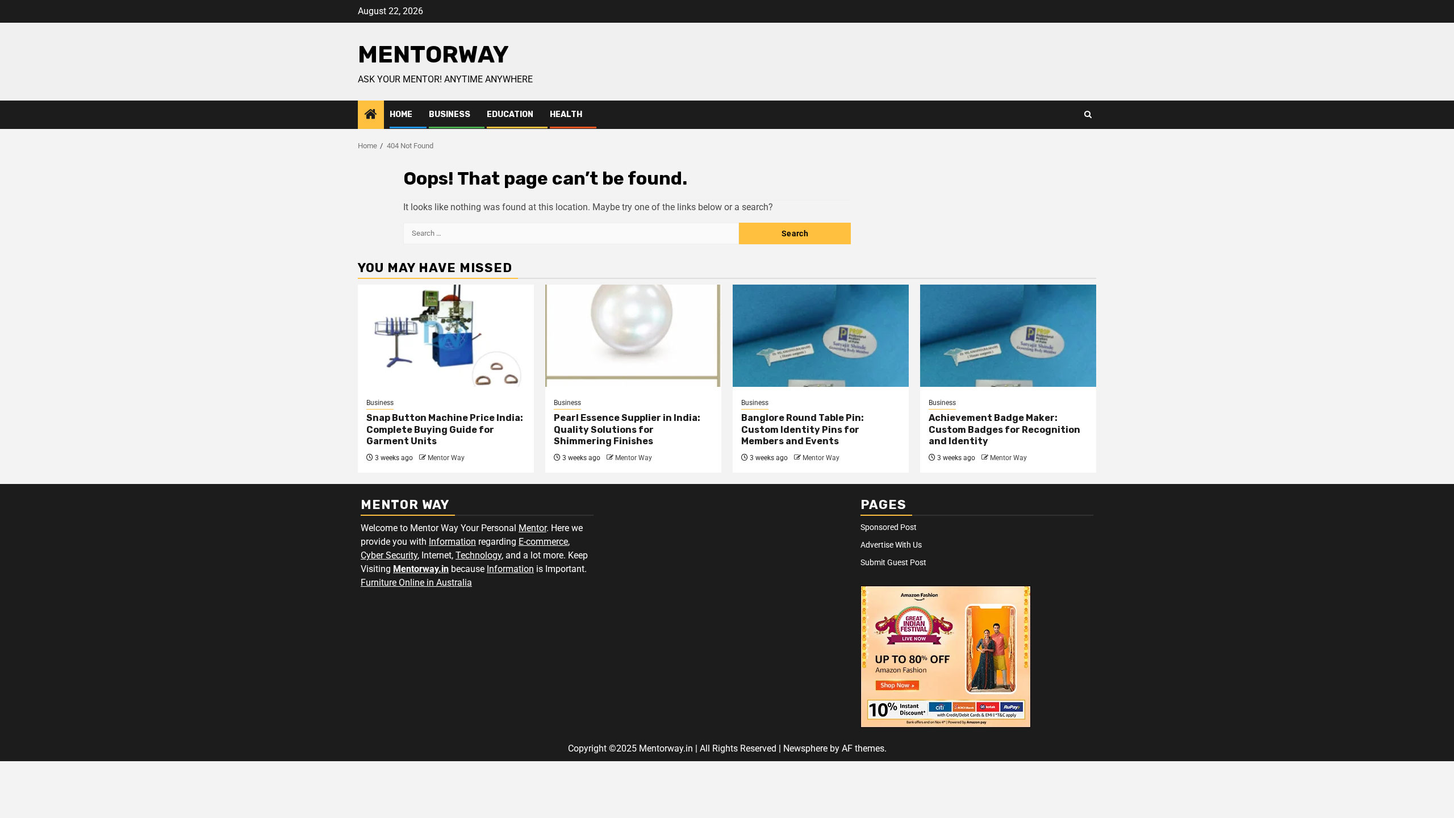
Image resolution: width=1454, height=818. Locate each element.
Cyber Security (389, 555)
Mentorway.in (421, 569)
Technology (479, 555)
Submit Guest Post (893, 562)
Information (452, 541)
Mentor (532, 528)
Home (401, 114)
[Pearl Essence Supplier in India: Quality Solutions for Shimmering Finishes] (633, 336)
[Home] (371, 115)
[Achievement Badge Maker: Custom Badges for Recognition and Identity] (1008, 336)
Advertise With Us (891, 544)
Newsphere (805, 748)
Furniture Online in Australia (416, 582)
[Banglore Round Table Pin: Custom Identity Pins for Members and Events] (821, 336)
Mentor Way (446, 458)
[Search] (1088, 115)
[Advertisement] (727, 574)
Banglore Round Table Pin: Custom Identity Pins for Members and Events (802, 429)
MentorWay (433, 54)
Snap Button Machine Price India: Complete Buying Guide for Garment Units (444, 429)
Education (510, 114)
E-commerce (543, 541)
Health (566, 114)
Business (449, 114)
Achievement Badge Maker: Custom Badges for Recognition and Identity (1004, 429)
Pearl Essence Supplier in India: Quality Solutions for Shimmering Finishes (627, 429)
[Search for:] (571, 233)
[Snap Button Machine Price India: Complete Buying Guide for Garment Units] (446, 336)
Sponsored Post (888, 527)
